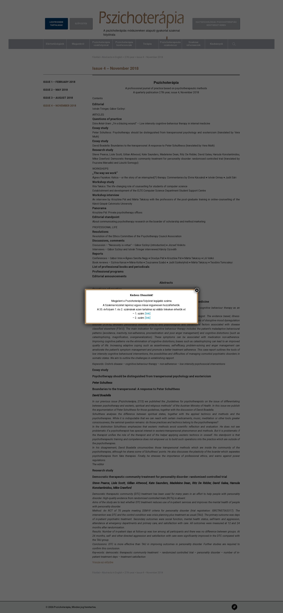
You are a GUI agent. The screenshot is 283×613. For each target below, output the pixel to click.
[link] (147, 313)
